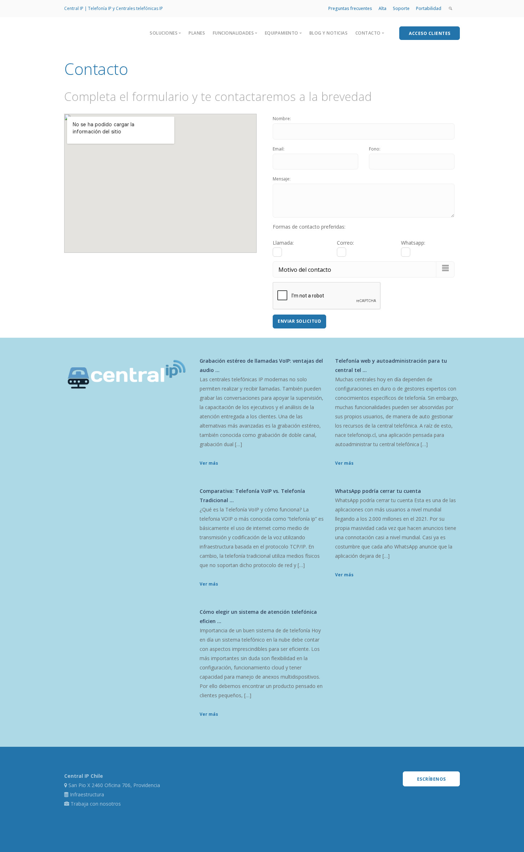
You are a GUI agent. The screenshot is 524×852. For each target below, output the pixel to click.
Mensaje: (282, 179)
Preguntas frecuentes (350, 8)
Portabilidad (428, 8)
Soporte (401, 8)
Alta (382, 8)
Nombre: (282, 119)
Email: (278, 149)
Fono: (374, 149)
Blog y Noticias (328, 33)
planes (197, 33)
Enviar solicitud (299, 321)
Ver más (209, 463)
